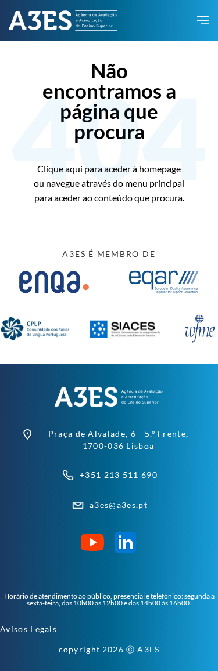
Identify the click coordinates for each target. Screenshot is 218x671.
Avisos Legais (28, 629)
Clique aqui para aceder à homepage (109, 168)
